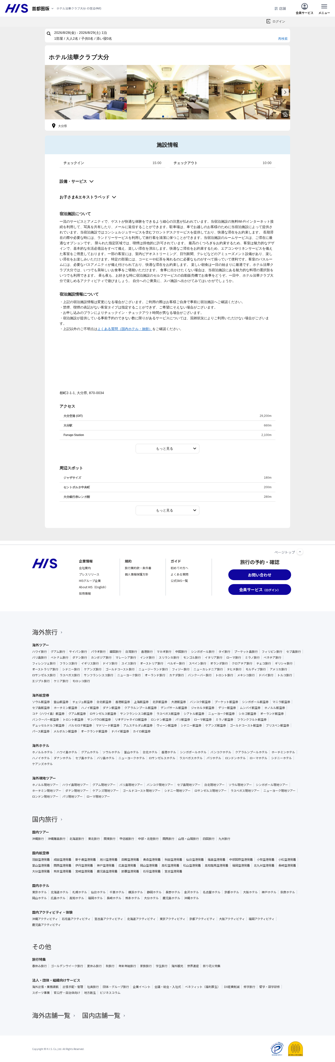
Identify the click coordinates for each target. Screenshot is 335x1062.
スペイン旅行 (197, 663)
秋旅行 (110, 966)
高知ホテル (76, 898)
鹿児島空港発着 (107, 871)
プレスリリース (89, 574)
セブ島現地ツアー (188, 785)
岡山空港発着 (149, 865)
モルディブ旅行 (255, 669)
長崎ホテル (114, 898)
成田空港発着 (62, 859)
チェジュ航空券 (82, 702)
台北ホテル (150, 752)
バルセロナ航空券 (80, 725)
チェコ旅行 (263, 663)
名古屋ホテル (211, 892)
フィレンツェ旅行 (44, 663)
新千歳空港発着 (85, 859)
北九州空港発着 (264, 865)
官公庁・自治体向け (67, 993)
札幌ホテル (79, 892)
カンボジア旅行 (101, 657)
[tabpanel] (86, 92)
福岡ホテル (95, 898)
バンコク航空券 (200, 702)
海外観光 (177, 966)
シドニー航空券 (191, 725)
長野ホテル (173, 892)
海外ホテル (40, 745)
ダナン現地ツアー (77, 791)
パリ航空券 (182, 719)
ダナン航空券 (111, 708)
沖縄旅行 (38, 839)
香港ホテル (168, 752)
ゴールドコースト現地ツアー (141, 791)
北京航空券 (160, 702)
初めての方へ (179, 568)
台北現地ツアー (214, 785)
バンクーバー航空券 (45, 719)
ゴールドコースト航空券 (246, 725)
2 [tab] (167, 116)
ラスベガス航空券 (168, 714)
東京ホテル (39, 892)
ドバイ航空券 (120, 731)
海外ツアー (40, 644)
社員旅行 (93, 987)
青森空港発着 (152, 859)
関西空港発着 (62, 865)
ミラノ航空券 (224, 719)
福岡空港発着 (241, 865)
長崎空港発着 (287, 865)
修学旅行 (249, 987)
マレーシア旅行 (126, 657)
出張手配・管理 (73, 987)
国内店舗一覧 (101, 1015)
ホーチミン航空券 (65, 708)
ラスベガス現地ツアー (245, 791)
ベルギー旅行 (176, 663)
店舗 (282, 8)
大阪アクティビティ (232, 919)
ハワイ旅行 (39, 651)
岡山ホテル (39, 898)
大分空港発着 (41, 871)
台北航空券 (104, 702)
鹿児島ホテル (171, 898)
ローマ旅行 (233, 657)
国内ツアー (40, 832)
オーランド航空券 (272, 714)
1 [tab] (163, 116)
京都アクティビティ (202, 919)
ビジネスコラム (110, 993)
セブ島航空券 (41, 708)
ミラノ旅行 (252, 657)
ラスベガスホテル (191, 758)
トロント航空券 (73, 719)
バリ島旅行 (39, 657)
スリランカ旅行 (169, 657)
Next (285, 92)
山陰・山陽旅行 (188, 839)
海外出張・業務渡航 (45, 987)
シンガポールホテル (193, 752)
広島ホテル (58, 898)
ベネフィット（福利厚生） (202, 987)
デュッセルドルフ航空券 (48, 725)
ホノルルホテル (42, 752)
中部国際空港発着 (241, 859)
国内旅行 (45, 818)
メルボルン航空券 (65, 731)
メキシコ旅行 (246, 675)
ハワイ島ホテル (67, 752)
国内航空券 (40, 852)
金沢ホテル (191, 892)
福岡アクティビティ (261, 919)
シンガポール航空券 (255, 702)
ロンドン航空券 (161, 719)
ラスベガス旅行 (70, 675)
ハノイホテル (41, 758)
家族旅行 (146, 966)
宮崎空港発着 (84, 871)
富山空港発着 (41, 865)
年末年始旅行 (127, 966)
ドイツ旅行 (110, 663)
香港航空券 (122, 702)
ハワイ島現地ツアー (75, 785)
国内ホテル (40, 885)
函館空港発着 (130, 859)
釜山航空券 (61, 702)
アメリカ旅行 (278, 669)
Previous (49, 92)
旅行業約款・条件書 (138, 568)
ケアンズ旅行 (93, 669)
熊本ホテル (132, 898)
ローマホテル (258, 758)
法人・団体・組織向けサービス (56, 980)
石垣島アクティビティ (76, 919)
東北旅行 (94, 839)
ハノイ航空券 (90, 708)
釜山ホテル (131, 752)
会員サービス (304, 12)
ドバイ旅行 (266, 675)
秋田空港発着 (173, 859)
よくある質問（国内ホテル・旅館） (124, 329)
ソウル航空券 (41, 702)
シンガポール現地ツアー (272, 785)
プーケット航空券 (226, 702)
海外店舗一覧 (51, 1015)
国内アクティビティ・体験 (52, 912)
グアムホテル (90, 752)
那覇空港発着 (130, 871)
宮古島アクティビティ (108, 919)
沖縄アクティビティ (45, 919)
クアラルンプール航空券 (140, 708)
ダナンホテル (62, 758)
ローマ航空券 (203, 719)
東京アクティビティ (172, 919)
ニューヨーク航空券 (221, 714)
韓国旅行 (115, 651)
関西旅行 (168, 839)
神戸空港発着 (106, 865)
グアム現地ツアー (104, 785)
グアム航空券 (77, 714)
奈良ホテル (287, 892)
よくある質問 (179, 574)
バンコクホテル (220, 752)
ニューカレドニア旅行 (208, 669)
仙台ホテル (98, 892)
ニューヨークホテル (131, 758)
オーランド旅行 (155, 675)
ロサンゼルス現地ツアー (210, 791)
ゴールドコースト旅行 (120, 669)
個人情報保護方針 (136, 574)
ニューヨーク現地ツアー (279, 791)
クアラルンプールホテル (251, 752)
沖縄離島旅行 (56, 839)
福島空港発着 (216, 859)
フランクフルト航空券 (252, 719)
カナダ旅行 (176, 675)
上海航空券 (141, 702)
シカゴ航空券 (247, 714)
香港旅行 (147, 651)
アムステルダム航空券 (138, 725)
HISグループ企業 (90, 580)
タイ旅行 (224, 651)
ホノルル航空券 (274, 708)
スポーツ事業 (41, 993)
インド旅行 (147, 657)
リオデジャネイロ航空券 (131, 719)
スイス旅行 (128, 663)
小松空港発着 (287, 859)
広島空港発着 (127, 865)
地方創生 (90, 993)
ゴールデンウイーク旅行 (67, 966)
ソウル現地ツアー (240, 785)
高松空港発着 (170, 865)
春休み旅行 (39, 966)
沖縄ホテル (191, 898)
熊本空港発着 (62, 871)
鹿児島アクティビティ (46, 925)
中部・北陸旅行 (148, 839)
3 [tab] (172, 116)
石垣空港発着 (152, 871)
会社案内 (85, 568)
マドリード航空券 (107, 725)
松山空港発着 (192, 865)
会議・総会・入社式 (168, 987)
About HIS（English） (93, 587)
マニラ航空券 (281, 702)
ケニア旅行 (61, 681)
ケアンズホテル (42, 764)
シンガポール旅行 (203, 651)
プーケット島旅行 (246, 651)
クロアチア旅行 (242, 663)
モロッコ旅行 (81, 681)
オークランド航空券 (94, 731)
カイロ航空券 (142, 731)
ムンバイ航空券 (250, 708)
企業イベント (142, 987)
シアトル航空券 (194, 714)
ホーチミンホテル (283, 752)
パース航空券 (41, 731)
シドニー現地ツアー (177, 791)
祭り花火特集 (211, 966)
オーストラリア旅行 (45, 669)
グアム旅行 (58, 651)
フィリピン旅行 (272, 651)
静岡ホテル (154, 892)
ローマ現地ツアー (98, 796)
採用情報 (85, 593)
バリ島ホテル (106, 758)
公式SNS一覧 (179, 580)
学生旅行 (162, 966)
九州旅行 (224, 839)
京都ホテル (231, 892)
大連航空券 (178, 702)
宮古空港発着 (173, 871)
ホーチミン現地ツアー (46, 791)
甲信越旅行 (126, 839)
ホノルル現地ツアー (45, 785)
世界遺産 (193, 966)
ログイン (278, 21)
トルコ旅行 (284, 675)
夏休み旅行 (94, 966)
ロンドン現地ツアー (45, 796)
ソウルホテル (111, 752)
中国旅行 (181, 651)
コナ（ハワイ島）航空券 (48, 714)
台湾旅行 (131, 651)
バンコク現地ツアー (160, 785)
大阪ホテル (250, 892)
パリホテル (213, 758)
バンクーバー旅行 (200, 675)
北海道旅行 (76, 839)
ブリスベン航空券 (277, 725)
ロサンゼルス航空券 (103, 714)
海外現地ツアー (44, 778)
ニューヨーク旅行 (129, 675)
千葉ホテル (117, 892)
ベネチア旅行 (272, 657)
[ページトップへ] (300, 552)
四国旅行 (209, 839)
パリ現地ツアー (72, 796)
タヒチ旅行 (234, 669)
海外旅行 (45, 631)
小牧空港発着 (265, 859)
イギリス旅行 (90, 663)
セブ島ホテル (84, 758)
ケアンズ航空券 (215, 725)
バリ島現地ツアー (131, 785)
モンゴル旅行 (192, 657)
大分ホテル (151, 898)
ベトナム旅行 (59, 657)
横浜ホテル (135, 892)
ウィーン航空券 (166, 725)
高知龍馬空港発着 (216, 865)
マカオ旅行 (164, 651)
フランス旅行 (68, 663)
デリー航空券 (227, 708)
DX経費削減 (232, 987)
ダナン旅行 (79, 657)
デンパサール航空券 (174, 708)
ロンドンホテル (235, 758)
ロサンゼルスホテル (162, 758)
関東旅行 (110, 839)
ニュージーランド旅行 (153, 669)
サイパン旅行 (78, 651)
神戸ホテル (269, 892)
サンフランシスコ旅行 (98, 675)
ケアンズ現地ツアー (105, 791)
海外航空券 (40, 695)
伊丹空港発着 (84, 865)
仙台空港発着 (195, 859)
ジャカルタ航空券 (202, 708)
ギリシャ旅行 (284, 663)
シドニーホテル (281, 758)
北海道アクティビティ (141, 919)
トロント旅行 (224, 675)
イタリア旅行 (213, 657)
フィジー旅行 (181, 669)
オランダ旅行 (219, 663)
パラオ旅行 (98, 651)
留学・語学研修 (269, 987)
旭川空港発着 (108, 859)
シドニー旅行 (71, 669)
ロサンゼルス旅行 (44, 675)
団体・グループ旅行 (116, 987)
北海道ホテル (59, 892)
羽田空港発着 (41, 859)
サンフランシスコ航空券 (136, 714)
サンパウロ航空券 (99, 719)
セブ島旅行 (293, 651)
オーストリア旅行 (151, 663)
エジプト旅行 (41, 681)
